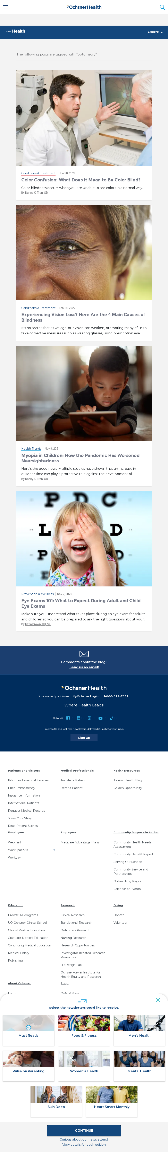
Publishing (15, 960)
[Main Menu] (6, 7)
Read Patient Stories (23, 826)
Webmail (14, 842)
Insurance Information (24, 795)
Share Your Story (20, 818)
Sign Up (88, 738)
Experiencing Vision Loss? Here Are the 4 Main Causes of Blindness (83, 317)
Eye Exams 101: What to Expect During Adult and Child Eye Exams (81, 603)
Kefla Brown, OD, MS (38, 624)
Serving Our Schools (128, 862)
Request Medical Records (26, 811)
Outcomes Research (75, 930)
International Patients (23, 803)
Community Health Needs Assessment (132, 845)
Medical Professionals (77, 770)
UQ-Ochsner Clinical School (27, 923)
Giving (118, 905)
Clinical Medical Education (26, 930)
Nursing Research (73, 938)
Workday (14, 857)
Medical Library (18, 953)
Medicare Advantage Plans (80, 842)
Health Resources (127, 770)
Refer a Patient (72, 788)
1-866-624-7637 (116, 696)
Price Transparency (21, 788)
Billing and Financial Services (28, 780)
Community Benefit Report (133, 854)
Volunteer (120, 923)
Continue (84, 1131)
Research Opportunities (78, 945)
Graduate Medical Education (28, 938)
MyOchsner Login (86, 696)
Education (15, 905)
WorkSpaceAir (18, 850)
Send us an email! (84, 667)
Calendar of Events (127, 889)
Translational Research (76, 923)
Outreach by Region (128, 881)
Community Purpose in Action (136, 832)
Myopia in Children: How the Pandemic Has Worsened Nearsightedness (80, 458)
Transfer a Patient (73, 780)
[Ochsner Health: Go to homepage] (84, 6)
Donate (119, 915)
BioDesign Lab (71, 965)
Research (68, 905)
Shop (64, 983)
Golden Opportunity (128, 788)
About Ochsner (19, 983)
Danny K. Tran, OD (36, 192)
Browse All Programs (23, 915)
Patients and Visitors (24, 770)
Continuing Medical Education (29, 945)
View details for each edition (84, 1144)
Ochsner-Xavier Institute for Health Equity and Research (81, 975)
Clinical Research (73, 915)
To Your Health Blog (128, 780)
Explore (153, 32)
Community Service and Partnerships (131, 872)
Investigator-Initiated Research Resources (83, 955)
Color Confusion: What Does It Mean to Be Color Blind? (81, 180)
